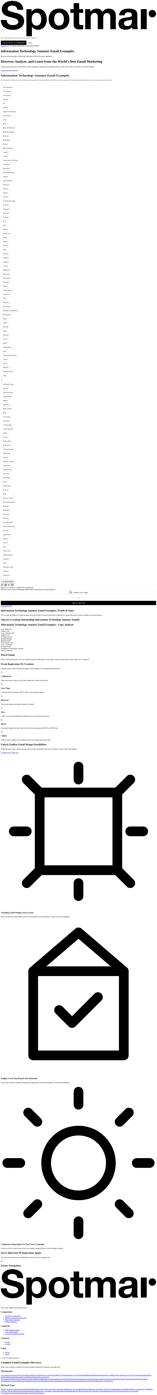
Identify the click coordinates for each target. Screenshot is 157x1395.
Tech (69, 1381)
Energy (10, 1377)
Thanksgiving (8, 1393)
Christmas (59, 1389)
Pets (137, 1379)
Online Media (125, 1379)
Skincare (48, 1381)
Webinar (35, 1393)
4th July (3, 1389)
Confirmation (66, 1389)
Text (132, 1391)
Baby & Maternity (63, 1375)
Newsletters (106, 1379)
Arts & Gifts (46, 1375)
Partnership (26, 1391)
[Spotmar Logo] (78, 36)
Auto (52, 1375)
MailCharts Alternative (12, 1320)
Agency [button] (5, 99)
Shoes (43, 1381)
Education (144, 1375)
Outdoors (133, 1379)
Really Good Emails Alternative (16, 1318)
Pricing (7, 1342)
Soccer (53, 1381)
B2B (55, 1375)
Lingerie (81, 1379)
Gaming (29, 1379)
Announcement (11, 1389)
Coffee (116, 1375)
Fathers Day (94, 1389)
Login (30, 43)
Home (3, 46)
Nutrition (113, 1379)
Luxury (86, 1379)
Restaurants (23, 1381)
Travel (92, 1381)
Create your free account (9, 70)
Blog (46, 1389)
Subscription (64, 1381)
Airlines (26, 1375)
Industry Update (135, 1389)
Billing (27, 1389)
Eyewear (25, 1377)
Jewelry (60, 1379)
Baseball (84, 1375)
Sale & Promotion (101, 1391)
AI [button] (4, 103)
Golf (33, 1379)
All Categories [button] (8, 87)
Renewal (76, 1391)
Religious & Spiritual (12, 1381)
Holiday (127, 1389)
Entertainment (17, 1377)
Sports (57, 1381)
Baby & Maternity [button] (9, 128)
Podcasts (142, 1379)
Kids (65, 1379)
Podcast (32, 1391)
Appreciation (21, 1389)
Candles (111, 1375)
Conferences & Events (126, 1375)
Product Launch (44, 1391)
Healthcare (46, 1379)
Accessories (5, 1375)
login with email (6, 606)
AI (23, 1375)
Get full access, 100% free (9, 753)
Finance (30, 1377)
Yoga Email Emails (11, 1332)
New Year (7, 1391)
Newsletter (14, 1391)
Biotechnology (103, 1375)
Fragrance (16, 1379)
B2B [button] (4, 124)
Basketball (90, 1375)
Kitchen (69, 1379)
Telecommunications (78, 1381)
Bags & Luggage (75, 1375)
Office (118, 1379)
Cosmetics (137, 1375)
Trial (20, 1393)
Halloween (120, 1389)
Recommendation (55, 1391)
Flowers (41, 1377)
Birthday (33, 1389)
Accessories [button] (7, 91)
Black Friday (40, 1389)
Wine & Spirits (105, 1381)
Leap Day (143, 1389)
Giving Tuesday (111, 1389)
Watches (97, 1381)
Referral (64, 1391)
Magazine (92, 1379)
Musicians (98, 1379)
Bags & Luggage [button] (8, 132)
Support (123, 1391)
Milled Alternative (11, 1322)
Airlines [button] (5, 107)
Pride (37, 1391)
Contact (7, 1344)
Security (38, 1381)
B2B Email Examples (12, 1330)
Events (88, 1389)
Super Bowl (117, 1391)
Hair (36, 1379)
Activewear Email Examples (14, 1334)
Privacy (7, 1352)
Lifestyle (75, 1379)
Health (40, 1379)
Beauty (96, 1375)
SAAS (33, 1381)
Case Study (52, 1389)
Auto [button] (4, 120)
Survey (128, 1391)
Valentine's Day (27, 1393)
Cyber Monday (76, 1389)
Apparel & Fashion (35, 1375)
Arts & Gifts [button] (7, 115)
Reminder (70, 1391)
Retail (29, 1381)
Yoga (111, 1381)
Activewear (13, 1375)
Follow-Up (102, 1389)
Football (10, 1379)
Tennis (87, 1381)
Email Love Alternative (13, 1316)
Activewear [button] (7, 95)
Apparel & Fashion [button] (9, 111)
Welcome (41, 1393)
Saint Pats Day (90, 1391)
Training (16, 1393)
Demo (83, 1389)
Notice (20, 1391)
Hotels (56, 1379)
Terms (7, 1354)
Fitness (35, 1377)
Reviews (82, 1391)
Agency (19, 1375)
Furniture (23, 1379)
